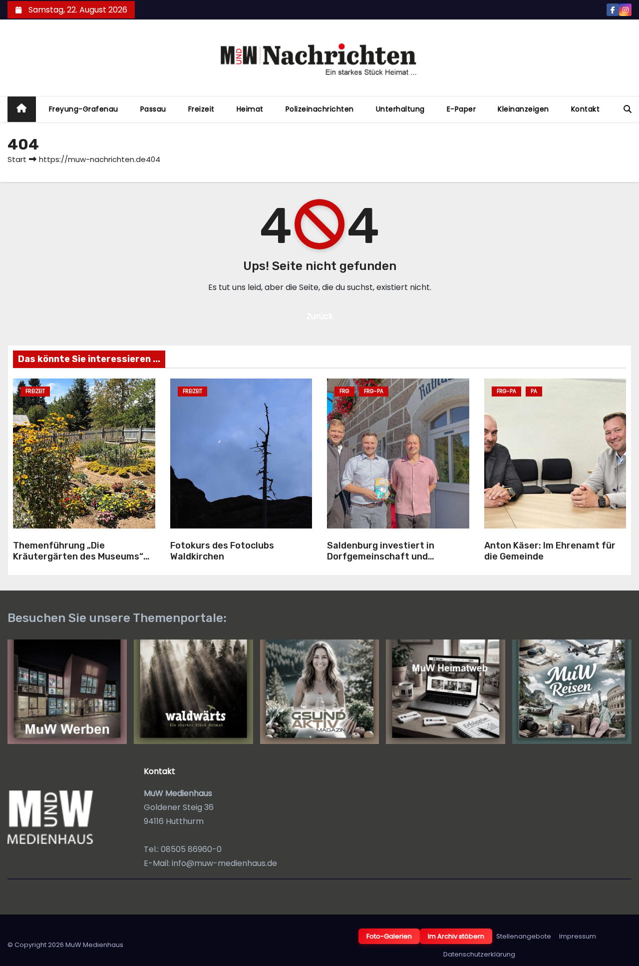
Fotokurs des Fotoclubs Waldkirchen (222, 551)
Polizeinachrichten (320, 109)
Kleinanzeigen (523, 109)
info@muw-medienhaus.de (224, 863)
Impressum (577, 936)
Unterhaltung (400, 109)
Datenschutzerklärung (479, 954)
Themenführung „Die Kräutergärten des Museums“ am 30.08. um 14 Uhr (78, 557)
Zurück (320, 316)
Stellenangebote (523, 936)
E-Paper (461, 109)
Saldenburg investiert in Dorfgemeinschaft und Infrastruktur (380, 557)
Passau (153, 109)
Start (16, 159)
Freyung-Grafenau (83, 109)
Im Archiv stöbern (456, 936)
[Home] (21, 109)
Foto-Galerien (389, 936)
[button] (628, 109)
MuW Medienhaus (94, 945)
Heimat (250, 109)
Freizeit (201, 109)
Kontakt (585, 109)
